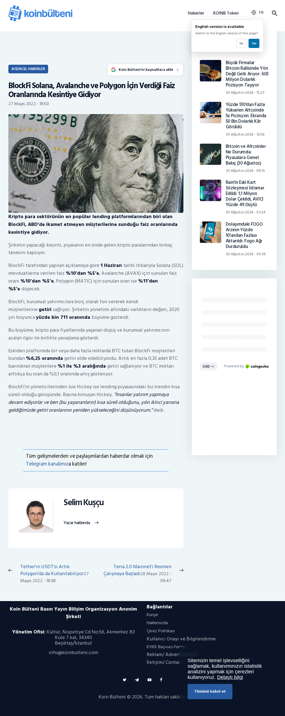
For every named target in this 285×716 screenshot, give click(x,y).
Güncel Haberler (29, 69)
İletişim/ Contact (165, 662)
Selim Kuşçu (83, 502)
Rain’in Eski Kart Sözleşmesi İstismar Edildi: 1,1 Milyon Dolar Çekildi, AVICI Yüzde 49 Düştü (245, 194)
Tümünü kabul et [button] (210, 691)
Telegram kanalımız (47, 464)
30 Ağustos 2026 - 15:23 (245, 92)
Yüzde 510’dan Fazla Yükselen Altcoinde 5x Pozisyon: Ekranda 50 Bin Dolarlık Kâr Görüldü (246, 116)
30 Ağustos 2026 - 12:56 (245, 134)
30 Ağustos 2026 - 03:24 (246, 212)
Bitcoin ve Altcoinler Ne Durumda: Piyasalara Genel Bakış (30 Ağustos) (246, 155)
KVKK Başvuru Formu (166, 646)
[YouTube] (149, 680)
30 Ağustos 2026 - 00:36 (246, 254)
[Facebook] (161, 680)
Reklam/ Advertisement (172, 654)
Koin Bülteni (112, 697)
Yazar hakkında (76, 522)
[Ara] (274, 13)
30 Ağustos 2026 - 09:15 (245, 170)
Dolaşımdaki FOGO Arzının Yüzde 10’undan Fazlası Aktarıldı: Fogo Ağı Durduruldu (244, 235)
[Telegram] (137, 680)
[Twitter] (124, 680)
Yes (254, 43)
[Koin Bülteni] (40, 7)
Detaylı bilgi (230, 677)
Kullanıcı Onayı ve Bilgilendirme (181, 639)
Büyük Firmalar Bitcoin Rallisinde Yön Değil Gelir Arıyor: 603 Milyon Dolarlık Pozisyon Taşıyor (247, 74)
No (241, 43)
